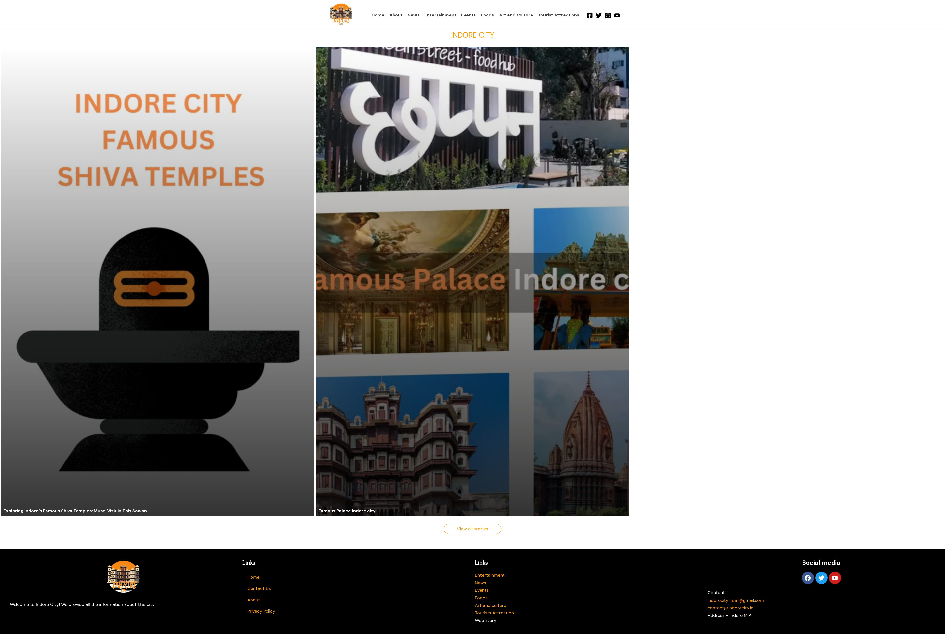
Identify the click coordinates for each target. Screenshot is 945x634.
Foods (487, 15)
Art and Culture (516, 15)
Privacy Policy (261, 611)
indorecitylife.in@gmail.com (736, 600)
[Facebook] (590, 15)
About (396, 15)
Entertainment (440, 15)
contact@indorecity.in (730, 608)
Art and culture (490, 605)
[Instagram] (608, 15)
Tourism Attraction (494, 613)
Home (378, 15)
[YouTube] (617, 15)
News (414, 15)
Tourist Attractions (558, 15)
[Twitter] (599, 15)
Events (468, 15)
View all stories (472, 529)
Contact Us (259, 588)
